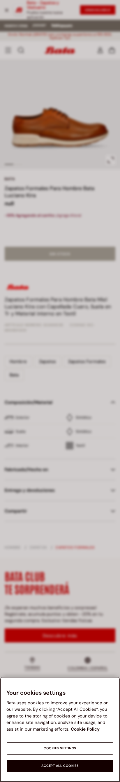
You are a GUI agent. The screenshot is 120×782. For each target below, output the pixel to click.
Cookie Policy (85, 729)
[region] (60, 729)
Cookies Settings (60, 748)
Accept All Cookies (60, 766)
